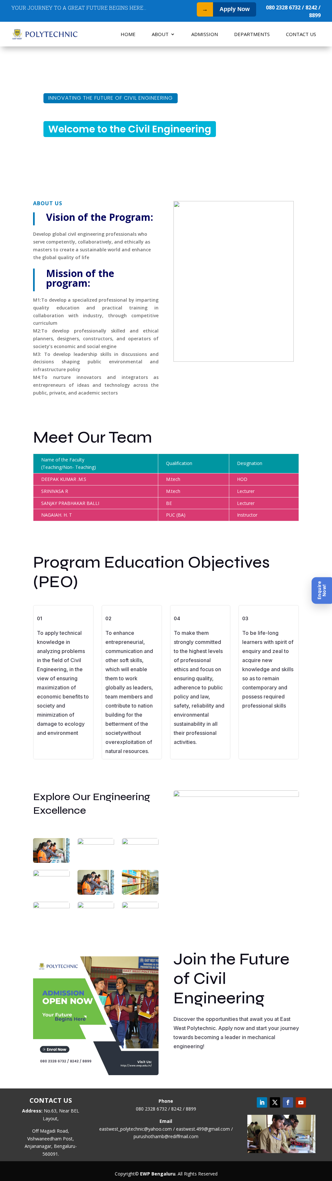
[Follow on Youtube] (301, 1102)
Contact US (301, 34)
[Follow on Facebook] (288, 1102)
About (160, 34)
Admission (204, 34)
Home (128, 34)
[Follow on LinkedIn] (262, 1102)
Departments (252, 34)
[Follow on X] (275, 1102)
